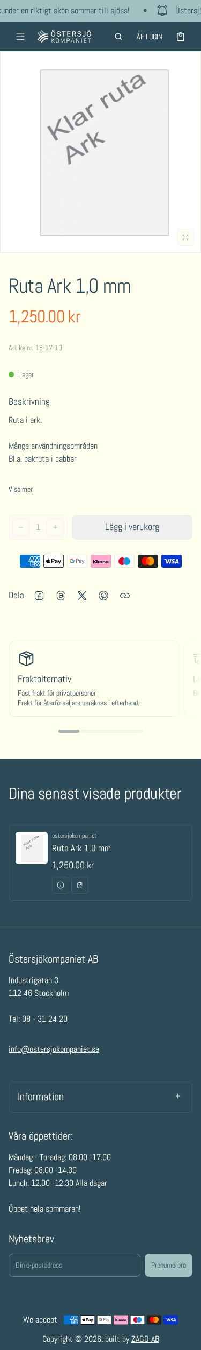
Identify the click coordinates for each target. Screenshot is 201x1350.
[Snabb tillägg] (79, 885)
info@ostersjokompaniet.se (54, 1049)
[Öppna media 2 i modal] (100, 152)
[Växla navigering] (20, 36)
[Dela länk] (125, 595)
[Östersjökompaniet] (64, 36)
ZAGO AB (145, 1339)
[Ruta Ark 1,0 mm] (100, 863)
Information (41, 1097)
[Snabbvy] (60, 885)
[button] (118, 36)
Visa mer (21, 489)
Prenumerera (168, 1265)
